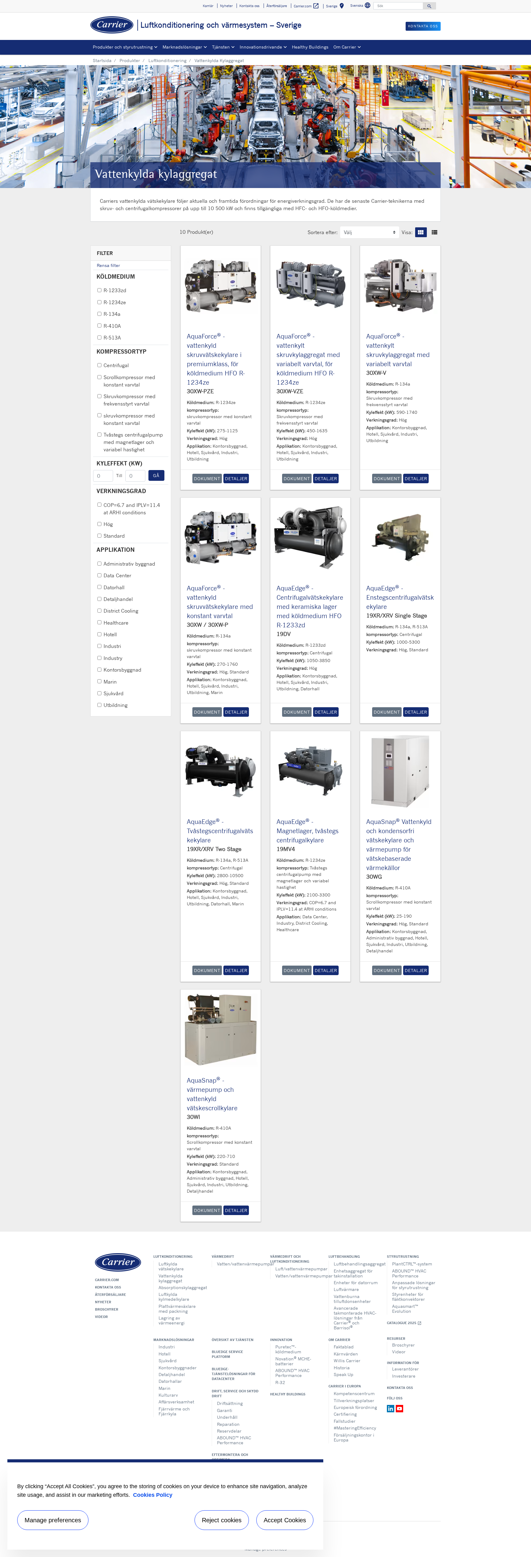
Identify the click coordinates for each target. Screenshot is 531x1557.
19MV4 (286, 848)
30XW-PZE (200, 391)
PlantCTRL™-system (412, 1263)
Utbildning (116, 705)
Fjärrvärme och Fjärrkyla (174, 1411)
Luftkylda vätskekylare (171, 1266)
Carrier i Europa (344, 1386)
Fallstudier (345, 1421)
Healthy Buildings (310, 46)
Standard (114, 536)
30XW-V (376, 372)
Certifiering (345, 1414)
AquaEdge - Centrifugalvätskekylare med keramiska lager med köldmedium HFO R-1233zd (310, 606)
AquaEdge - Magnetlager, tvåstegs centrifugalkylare (308, 831)
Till (119, 475)
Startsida (102, 60)
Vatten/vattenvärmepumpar (239, 1263)
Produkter (130, 60)
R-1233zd (115, 290)
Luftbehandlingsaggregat (356, 1263)
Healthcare (116, 623)
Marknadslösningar (173, 1340)
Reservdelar (229, 1430)
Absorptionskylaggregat (181, 1287)
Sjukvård (114, 693)
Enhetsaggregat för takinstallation (353, 1273)
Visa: (407, 232)
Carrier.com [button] (306, 5)
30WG (374, 876)
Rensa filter (108, 265)
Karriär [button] (208, 6)
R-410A (112, 326)
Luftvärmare (346, 1289)
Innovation (281, 1340)
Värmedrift (223, 1256)
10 (182, 232)
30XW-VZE (290, 391)
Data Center (117, 575)
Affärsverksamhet (176, 1401)
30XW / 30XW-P (207, 624)
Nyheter (103, 1302)
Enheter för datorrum (356, 1282)
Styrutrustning (403, 1256)
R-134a (112, 314)
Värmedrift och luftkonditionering (289, 1259)
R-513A (112, 338)
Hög (108, 524)
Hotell (110, 634)
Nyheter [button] (226, 6)
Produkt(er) (200, 232)
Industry (113, 658)
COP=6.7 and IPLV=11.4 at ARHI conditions (132, 509)
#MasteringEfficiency (355, 1427)
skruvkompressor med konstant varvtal (129, 419)
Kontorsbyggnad (122, 670)
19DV (284, 633)
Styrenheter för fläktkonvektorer (408, 1297)
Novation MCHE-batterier (293, 1360)
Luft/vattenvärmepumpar (297, 1268)
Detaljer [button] (236, 478)
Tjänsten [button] (221, 46)
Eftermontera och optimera (230, 1457)
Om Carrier (339, 1340)
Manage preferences (53, 1520)
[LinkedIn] (391, 1408)
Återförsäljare (110, 1294)
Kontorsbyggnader (178, 1367)
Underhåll (227, 1417)
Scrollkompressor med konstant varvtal (129, 381)
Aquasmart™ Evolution (405, 1309)
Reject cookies (222, 1520)
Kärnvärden (346, 1353)
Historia (342, 1367)
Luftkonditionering (167, 60)
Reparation (228, 1424)
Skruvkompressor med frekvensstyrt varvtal (129, 400)
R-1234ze (115, 302)
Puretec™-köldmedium (288, 1349)
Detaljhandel (118, 599)
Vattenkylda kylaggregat (171, 1278)
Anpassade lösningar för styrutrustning (413, 1285)
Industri (112, 646)
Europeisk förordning (355, 1407)
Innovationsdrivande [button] (261, 46)
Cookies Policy (152, 1495)
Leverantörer (405, 1368)
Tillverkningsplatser (354, 1400)
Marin (110, 682)
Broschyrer (106, 1309)
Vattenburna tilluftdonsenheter (352, 1299)
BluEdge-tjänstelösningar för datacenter (233, 1374)
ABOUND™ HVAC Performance (409, 1273)
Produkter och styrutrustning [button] (123, 46)
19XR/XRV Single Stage (396, 615)
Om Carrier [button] (344, 46)
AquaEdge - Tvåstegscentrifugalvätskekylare (220, 831)
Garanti (224, 1410)
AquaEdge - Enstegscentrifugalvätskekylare (400, 597)
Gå (156, 475)
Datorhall (114, 587)
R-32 (280, 1382)
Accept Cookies (285, 1520)
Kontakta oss (108, 1287)
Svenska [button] (361, 6)
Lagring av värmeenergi (172, 1320)
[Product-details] (221, 286)
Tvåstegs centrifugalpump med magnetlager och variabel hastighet (133, 442)
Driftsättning (230, 1403)
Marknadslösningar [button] (182, 46)
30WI (193, 1116)
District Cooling (121, 611)
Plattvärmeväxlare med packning (177, 1309)
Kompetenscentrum (354, 1393)
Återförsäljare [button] (276, 6)
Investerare (403, 1376)
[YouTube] (399, 1408)
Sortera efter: (323, 232)
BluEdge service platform (227, 1354)
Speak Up (343, 1374)
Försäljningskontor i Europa (354, 1437)
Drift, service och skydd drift (235, 1393)
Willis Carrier (347, 1360)
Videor (101, 1317)
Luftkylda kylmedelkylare (174, 1297)
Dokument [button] (207, 478)
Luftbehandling (344, 1256)
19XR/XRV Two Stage (214, 848)
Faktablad (344, 1346)
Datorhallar (170, 1381)
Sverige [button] (336, 6)
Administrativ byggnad (129, 564)
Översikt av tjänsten (233, 1340)
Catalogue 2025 (404, 1323)
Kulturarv (168, 1395)
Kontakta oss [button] (249, 6)
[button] (421, 232)
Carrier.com (107, 1280)
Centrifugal (116, 365)
